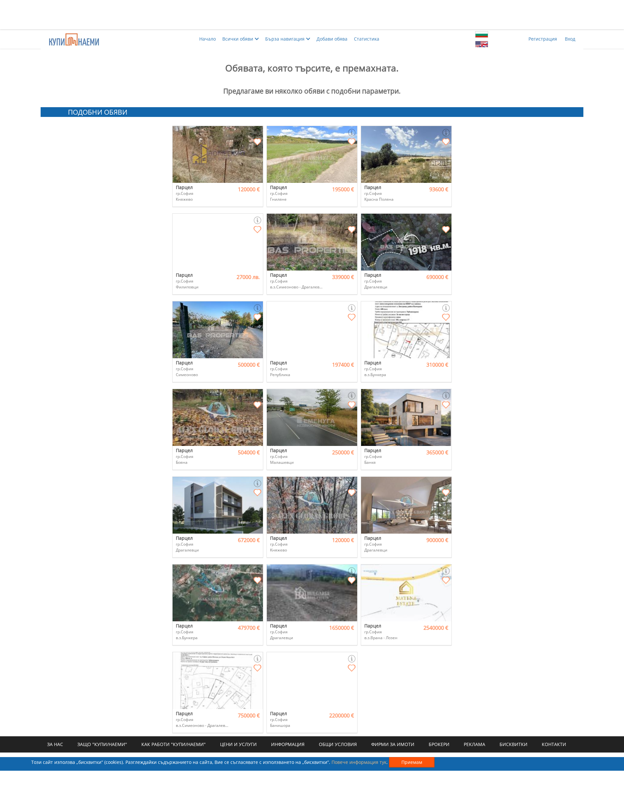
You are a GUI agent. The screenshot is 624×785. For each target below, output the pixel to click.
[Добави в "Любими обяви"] (257, 142)
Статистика (366, 39)
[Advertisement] (312, 14)
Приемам (411, 762)
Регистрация (542, 39)
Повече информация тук (359, 762)
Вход (570, 39)
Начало (207, 39)
